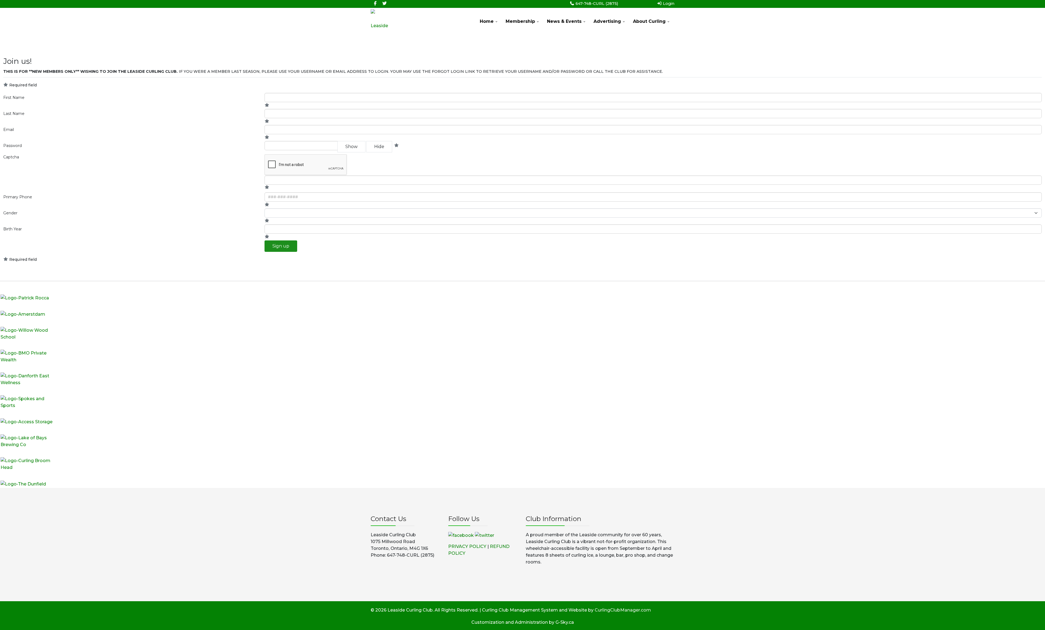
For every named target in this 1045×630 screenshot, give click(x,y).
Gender (10, 213)
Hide (379, 146)
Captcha (11, 157)
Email (8, 129)
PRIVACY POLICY (467, 546)
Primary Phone (17, 197)
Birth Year (12, 229)
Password (12, 145)
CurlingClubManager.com (623, 610)
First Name (13, 97)
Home (487, 21)
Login (668, 3)
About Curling (649, 21)
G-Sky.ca (564, 622)
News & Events (564, 21)
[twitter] (384, 3)
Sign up (280, 246)
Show (351, 146)
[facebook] (375, 3)
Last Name (13, 113)
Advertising (607, 21)
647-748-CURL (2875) (597, 3)
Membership (520, 21)
